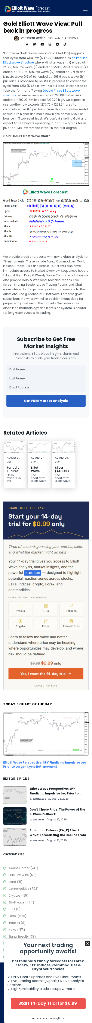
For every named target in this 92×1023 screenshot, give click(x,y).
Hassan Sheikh (34, 37)
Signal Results (22, 936)
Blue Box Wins (23, 875)
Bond (15, 882)
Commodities (24, 889)
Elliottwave (21, 902)
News (18, 930)
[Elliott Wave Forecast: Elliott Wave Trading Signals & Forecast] (27, 9)
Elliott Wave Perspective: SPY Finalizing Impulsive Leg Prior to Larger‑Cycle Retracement (44, 765)
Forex (18, 916)
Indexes (17, 923)
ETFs (15, 909)
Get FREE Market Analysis (46, 401)
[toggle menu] (85, 9)
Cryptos (18, 895)
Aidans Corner (23, 868)
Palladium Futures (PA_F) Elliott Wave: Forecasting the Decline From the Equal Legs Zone (58, 835)
